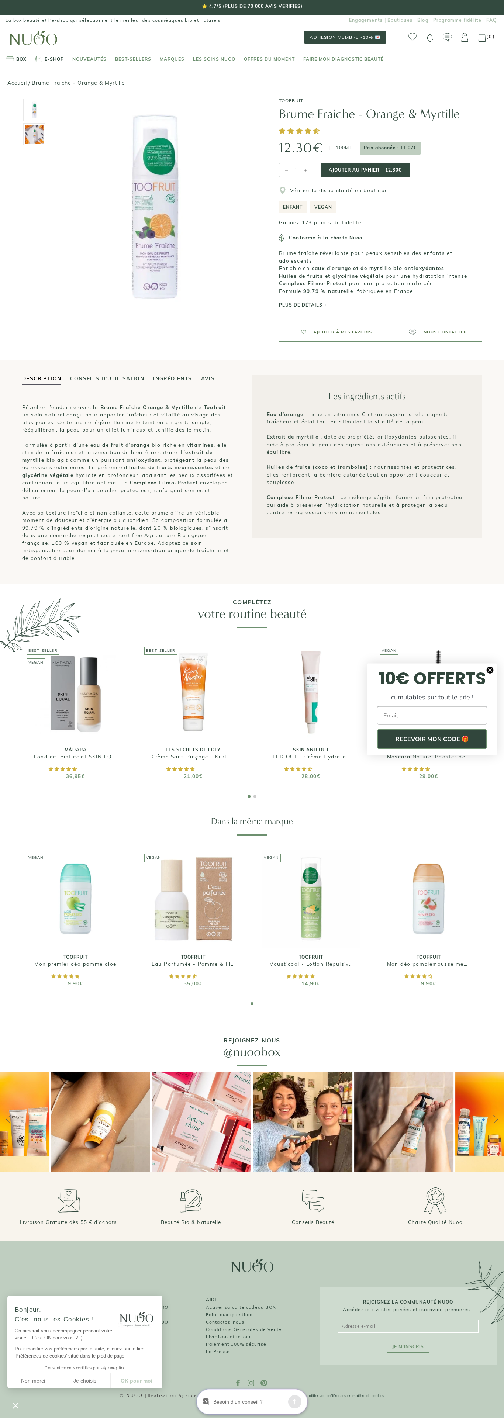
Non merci (33, 1381)
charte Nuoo (346, 238)
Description (41, 378)
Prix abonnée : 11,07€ (390, 148)
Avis (208, 378)
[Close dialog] (490, 670)
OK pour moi (136, 1381)
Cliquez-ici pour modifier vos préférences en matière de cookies (330, 1395)
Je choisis (84, 1381)
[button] (300, 131)
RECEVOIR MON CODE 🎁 (432, 739)
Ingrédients (172, 378)
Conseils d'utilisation (107, 378)
